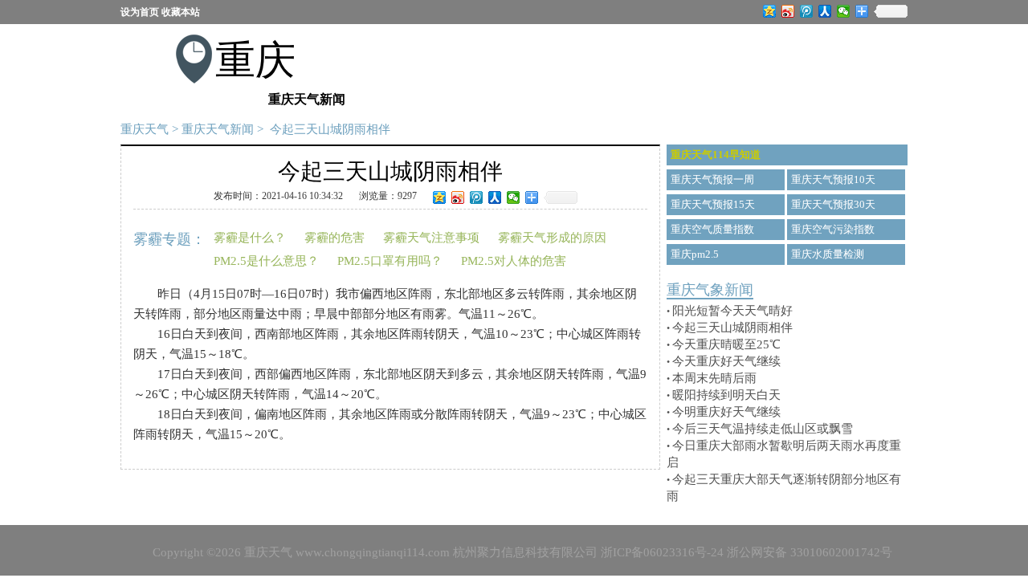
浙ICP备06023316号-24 (662, 552)
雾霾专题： (169, 239)
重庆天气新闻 (218, 129)
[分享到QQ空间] (770, 11)
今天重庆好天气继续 (726, 361)
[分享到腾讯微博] (807, 11)
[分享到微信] (844, 11)
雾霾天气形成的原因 (552, 237)
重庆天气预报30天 (833, 204)
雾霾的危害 (334, 237)
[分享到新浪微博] (788, 11)
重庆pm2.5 (695, 254)
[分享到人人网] (825, 11)
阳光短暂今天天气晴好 (732, 310)
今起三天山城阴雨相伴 (732, 327)
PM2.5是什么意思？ (266, 260)
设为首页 (139, 12)
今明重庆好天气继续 (726, 411)
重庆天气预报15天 (713, 204)
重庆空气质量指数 (712, 229)
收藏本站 (180, 12)
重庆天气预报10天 (833, 179)
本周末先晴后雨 (714, 378)
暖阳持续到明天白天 (726, 395)
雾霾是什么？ (250, 237)
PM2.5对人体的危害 (513, 260)
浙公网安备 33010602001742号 (809, 552)
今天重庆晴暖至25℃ (726, 344)
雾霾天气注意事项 (431, 237)
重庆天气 (144, 129)
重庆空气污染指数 (833, 229)
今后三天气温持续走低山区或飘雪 (762, 428)
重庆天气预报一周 (712, 179)
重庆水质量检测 (827, 254)
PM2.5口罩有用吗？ (390, 260)
